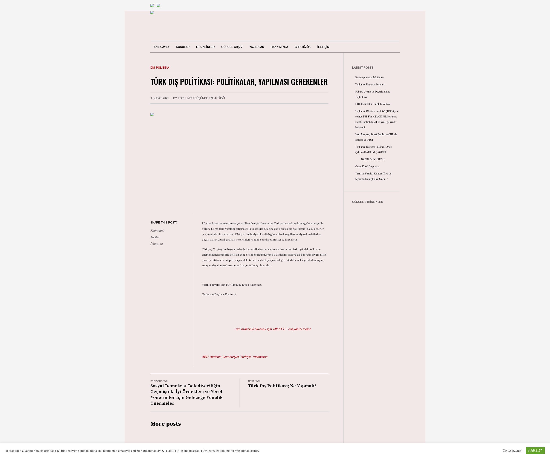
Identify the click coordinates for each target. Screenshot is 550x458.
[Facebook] (380, 26)
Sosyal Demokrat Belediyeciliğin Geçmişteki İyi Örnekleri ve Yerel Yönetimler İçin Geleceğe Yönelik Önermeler (186, 394)
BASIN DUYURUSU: (370, 159)
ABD (205, 357)
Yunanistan (259, 357)
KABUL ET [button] (535, 450)
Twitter (155, 237)
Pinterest (156, 243)
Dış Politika (159, 67)
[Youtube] (373, 26)
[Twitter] (388, 26)
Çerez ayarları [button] (512, 450)
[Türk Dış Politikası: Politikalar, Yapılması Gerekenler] (239, 160)
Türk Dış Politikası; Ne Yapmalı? (282, 386)
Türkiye (245, 357)
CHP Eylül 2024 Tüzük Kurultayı (372, 104)
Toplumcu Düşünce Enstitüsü (370, 84)
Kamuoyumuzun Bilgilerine (369, 77)
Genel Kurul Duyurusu (367, 166)
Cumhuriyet (231, 357)
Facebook (157, 231)
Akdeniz (215, 357)
